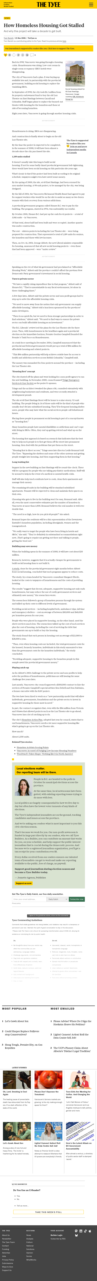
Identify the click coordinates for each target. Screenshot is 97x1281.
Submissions (7, 1263)
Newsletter (6, 1238)
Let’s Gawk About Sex (16, 1021)
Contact (5, 1245)
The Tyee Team (8, 1242)
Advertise (6, 1252)
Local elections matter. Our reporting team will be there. (37, 770)
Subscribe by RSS (58, 1238)
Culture (29, 1242)
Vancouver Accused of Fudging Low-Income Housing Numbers (46, 750)
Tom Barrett (8, 38)
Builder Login (56, 1235)
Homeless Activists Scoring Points (33, 747)
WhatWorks (31, 1259)
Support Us (6, 1270)
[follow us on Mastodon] (18, 55)
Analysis (29, 1238)
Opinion (29, 1252)
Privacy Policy (8, 1259)
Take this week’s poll (48, 1212)
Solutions (30, 1249)
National (29, 1245)
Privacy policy (16, 903)
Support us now (24, 883)
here (64, 41)
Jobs (4, 1256)
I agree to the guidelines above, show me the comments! (48, 915)
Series (29, 1256)
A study (15, 568)
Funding (5, 1249)
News (7, 18)
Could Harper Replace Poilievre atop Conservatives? (22, 1033)
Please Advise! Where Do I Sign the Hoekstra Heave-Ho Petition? (72, 1022)
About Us (6, 1235)
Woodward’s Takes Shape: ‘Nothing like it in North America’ (45, 753)
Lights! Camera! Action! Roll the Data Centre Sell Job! (70, 1036)
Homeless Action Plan (32, 719)
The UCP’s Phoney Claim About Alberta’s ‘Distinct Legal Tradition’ (72, 1049)
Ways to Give (7, 1266)
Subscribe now (76, 899)
